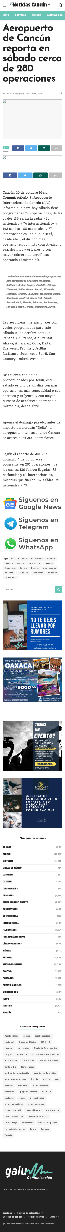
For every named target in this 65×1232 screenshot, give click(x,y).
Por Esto (46, 1092)
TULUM (6, 998)
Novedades (23, 1086)
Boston (51, 559)
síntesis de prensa (47, 1123)
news (57, 1079)
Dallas (23, 568)
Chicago (48, 563)
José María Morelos (48, 1061)
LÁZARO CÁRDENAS (12, 943)
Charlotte (34, 563)
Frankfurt (38, 573)
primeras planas (35, 1104)
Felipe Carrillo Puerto (16, 1055)
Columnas (8, 874)
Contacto (54, 1217)
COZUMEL (7, 881)
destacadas (49, 568)
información (11, 1061)
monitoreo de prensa (15, 1079)
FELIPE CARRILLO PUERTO (15, 902)
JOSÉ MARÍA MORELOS (14, 936)
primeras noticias (14, 1104)
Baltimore (37, 559)
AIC (12, 559)
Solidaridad (28, 1123)
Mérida (34, 1079)
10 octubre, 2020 (34, 93)
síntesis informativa (15, 1129)
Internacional (10, 923)
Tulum (33, 1129)
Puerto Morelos (33, 1110)
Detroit (9, 573)
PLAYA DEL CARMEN (12, 964)
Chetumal (9, 1042)
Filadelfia (23, 573)
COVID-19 (45, 1042)
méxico (46, 1079)
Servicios (7, 1213)
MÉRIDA (7, 950)
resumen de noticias (38, 1117)
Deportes (8, 895)
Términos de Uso (35, 1217)
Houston (52, 573)
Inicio (6, 15)
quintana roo (52, 1110)
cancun (21, 563)
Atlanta (22, 559)
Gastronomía (10, 916)
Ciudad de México (12, 867)
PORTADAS (20, 15)
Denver (35, 568)
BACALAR (7, 847)
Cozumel (9, 1048)
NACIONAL (7, 957)
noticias (9, 1086)
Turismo (36, 15)
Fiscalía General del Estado (45, 1055)
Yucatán (7, 1012)
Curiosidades (10, 888)
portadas (9, 1098)
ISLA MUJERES (10, 930)
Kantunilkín (10, 1067)
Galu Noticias (10, 909)
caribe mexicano (43, 1036)
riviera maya (11, 1123)
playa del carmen (28, 1092)
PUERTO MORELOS (12, 985)
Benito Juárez (12, 1036)
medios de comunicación (17, 1073)
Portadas (8, 978)
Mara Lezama (27, 1067)
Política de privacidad (28, 1213)
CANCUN (20, 93)
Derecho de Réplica (12, 1217)
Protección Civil (13, 1110)
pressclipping (37, 1098)
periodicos (10, 1092)
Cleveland (10, 568)
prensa (21, 1098)
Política (7, 971)
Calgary (9, 563)
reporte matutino (14, 1117)
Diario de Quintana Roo (45, 1048)
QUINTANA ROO (55, 15)
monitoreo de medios (45, 1073)
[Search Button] (58, 589)
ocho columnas (40, 1086)
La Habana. (11, 577)
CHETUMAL (8, 861)
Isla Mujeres (28, 1061)
